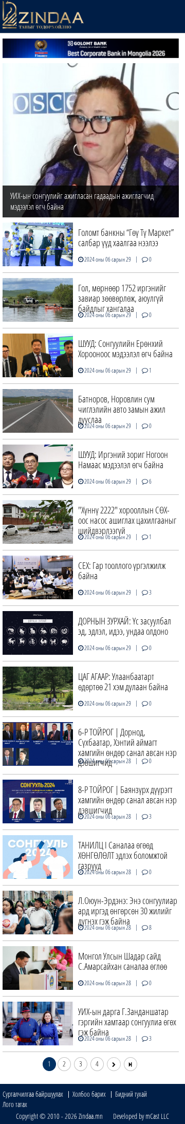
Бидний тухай (131, 1094)
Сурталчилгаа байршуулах (33, 1094)
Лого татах (15, 1104)
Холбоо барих (89, 1094)
